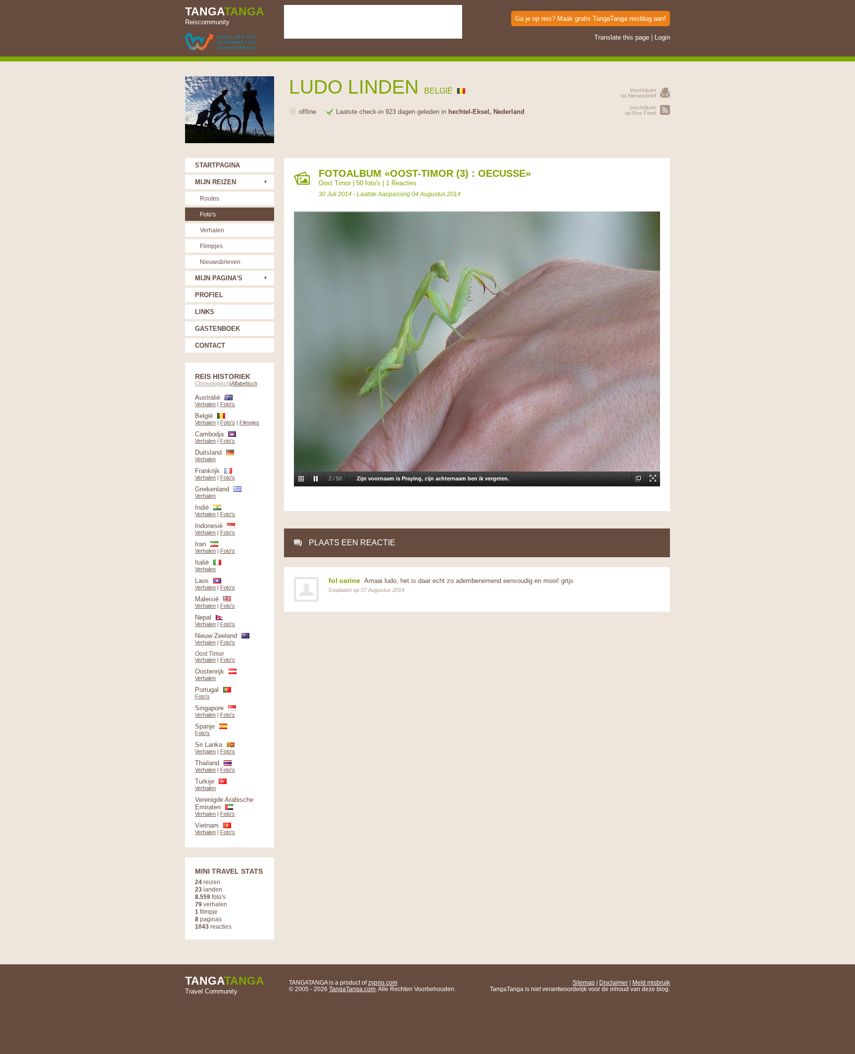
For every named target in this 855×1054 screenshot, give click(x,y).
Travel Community (224, 984)
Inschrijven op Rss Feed (640, 110)
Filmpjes (211, 246)
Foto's (208, 214)
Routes (209, 198)
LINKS (204, 312)
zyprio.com (382, 982)
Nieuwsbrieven (220, 262)
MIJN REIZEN (215, 182)
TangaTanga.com (352, 989)
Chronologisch (212, 383)
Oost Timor (335, 183)
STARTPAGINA (217, 165)
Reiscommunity (224, 15)
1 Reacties (401, 183)
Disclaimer (613, 982)
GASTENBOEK (217, 328)
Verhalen (212, 230)
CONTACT (210, 345)
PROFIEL (209, 295)
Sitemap (583, 982)
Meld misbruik (651, 982)
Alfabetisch (244, 383)
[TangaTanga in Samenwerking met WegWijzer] (220, 42)
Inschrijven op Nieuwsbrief (638, 93)
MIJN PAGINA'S (218, 278)
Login (662, 37)
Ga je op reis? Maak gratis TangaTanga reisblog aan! (590, 18)
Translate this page (621, 37)
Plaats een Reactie (352, 542)
